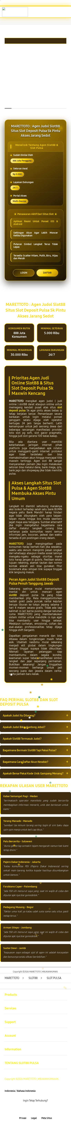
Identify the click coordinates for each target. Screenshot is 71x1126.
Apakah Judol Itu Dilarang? (19, 715)
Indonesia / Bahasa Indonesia (20, 1090)
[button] (51, 12)
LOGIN (23, 272)
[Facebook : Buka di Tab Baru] (23, 1109)
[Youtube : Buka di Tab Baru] (47, 1109)
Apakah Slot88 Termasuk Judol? (22, 738)
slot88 (13, 595)
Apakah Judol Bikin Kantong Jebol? (24, 727)
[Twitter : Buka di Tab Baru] (31, 1109)
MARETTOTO (16, 543)
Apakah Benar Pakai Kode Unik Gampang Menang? (33, 773)
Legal (34, 1118)
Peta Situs (46, 1118)
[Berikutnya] (67, 78)
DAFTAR (47, 272)
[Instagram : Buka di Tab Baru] (39, 1109)
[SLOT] (10, 12)
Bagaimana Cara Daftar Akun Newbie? (25, 762)
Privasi (22, 1118)
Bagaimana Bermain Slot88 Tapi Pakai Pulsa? (30, 750)
